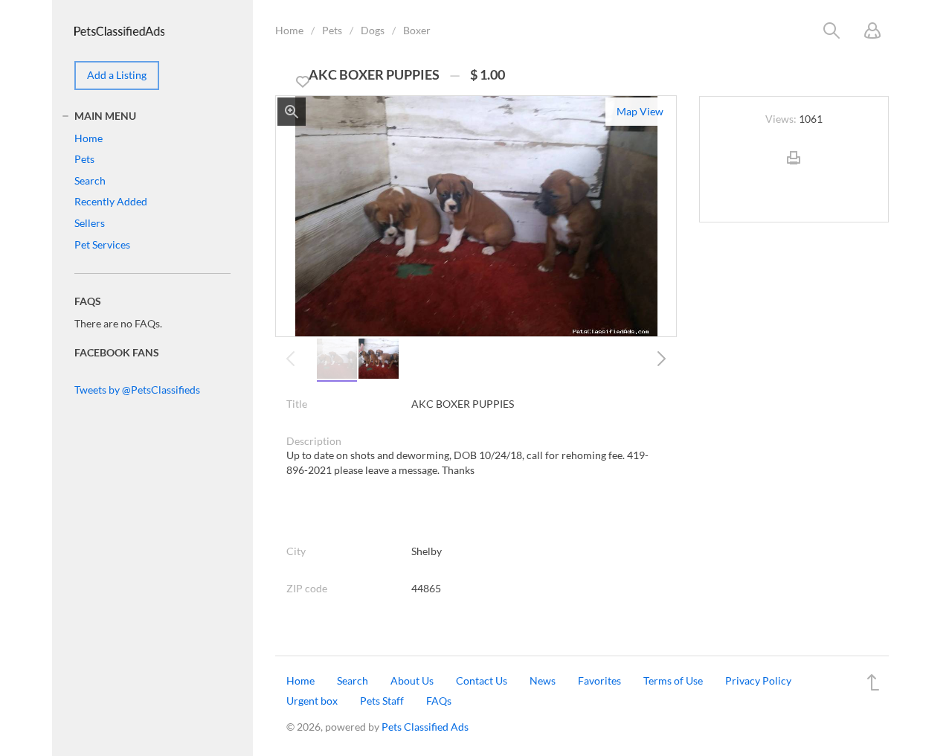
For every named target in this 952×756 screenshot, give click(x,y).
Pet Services (102, 244)
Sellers (89, 223)
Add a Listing (117, 74)
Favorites (599, 680)
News (543, 680)
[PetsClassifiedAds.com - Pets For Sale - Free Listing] (119, 29)
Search (90, 180)
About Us (412, 680)
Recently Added (110, 201)
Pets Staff (382, 700)
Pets (332, 30)
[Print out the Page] (793, 170)
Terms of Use (673, 680)
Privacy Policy (758, 680)
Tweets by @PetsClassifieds (137, 389)
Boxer (417, 30)
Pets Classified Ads (425, 726)
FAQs (438, 700)
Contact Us (481, 680)
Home (289, 30)
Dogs (373, 30)
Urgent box (312, 700)
